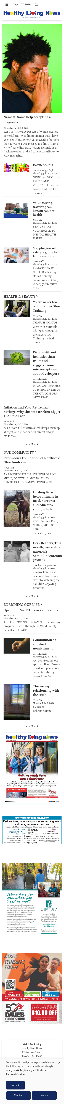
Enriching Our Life (22, 605)
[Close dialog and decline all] (59, 1062)
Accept (44, 1095)
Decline (18, 1095)
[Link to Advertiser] (32, 831)
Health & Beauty (19, 297)
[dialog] (32, 1081)
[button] (6, 4)
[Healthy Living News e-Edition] (32, 768)
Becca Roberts (40, 379)
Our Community (19, 453)
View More (31, 444)
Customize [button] (15, 1085)
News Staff (38, 220)
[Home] (32, 15)
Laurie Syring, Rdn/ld (43, 170)
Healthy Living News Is (44, 565)
